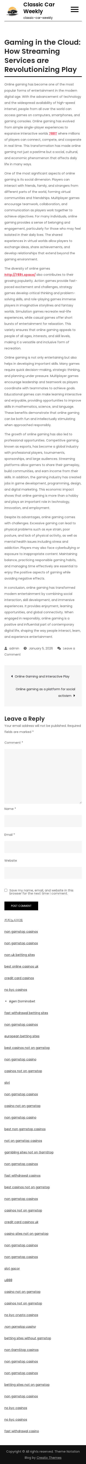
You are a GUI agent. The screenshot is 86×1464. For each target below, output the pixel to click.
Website (10, 860)
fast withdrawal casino (21, 1431)
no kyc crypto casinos (21, 1315)
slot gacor (12, 1268)
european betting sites (21, 1036)
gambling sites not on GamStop (29, 1152)
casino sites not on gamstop (26, 1233)
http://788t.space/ (20, 274)
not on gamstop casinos (23, 1140)
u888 (8, 1280)
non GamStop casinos (21, 1350)
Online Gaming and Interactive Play (42, 676)
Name (10, 809)
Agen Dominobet (22, 1001)
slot (7, 1082)
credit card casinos (19, 978)
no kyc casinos (15, 989)
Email (9, 835)
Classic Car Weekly (39, 8)
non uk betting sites (19, 955)
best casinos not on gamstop (27, 1048)
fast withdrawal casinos (22, 1175)
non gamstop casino (20, 1059)
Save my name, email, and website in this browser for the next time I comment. (41, 892)
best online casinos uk (21, 966)
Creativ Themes (49, 1457)
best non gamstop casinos (25, 1129)
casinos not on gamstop (23, 1071)
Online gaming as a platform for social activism (45, 692)
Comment (13, 742)
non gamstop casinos (21, 931)
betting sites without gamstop (27, 1338)
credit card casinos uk (21, 1222)
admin (14, 648)
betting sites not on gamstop (27, 1384)
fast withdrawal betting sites (26, 1013)
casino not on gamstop (22, 1106)
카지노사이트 (13, 920)
